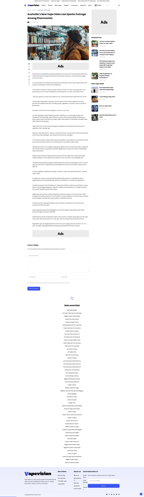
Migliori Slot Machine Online (72, 379)
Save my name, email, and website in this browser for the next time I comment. (49, 283)
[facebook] (29, 64)
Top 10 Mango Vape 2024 (107, 97)
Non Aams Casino (72, 349)
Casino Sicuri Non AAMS (72, 432)
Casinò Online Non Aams (72, 435)
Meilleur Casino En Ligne (72, 388)
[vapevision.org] (33, 5)
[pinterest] (29, 69)
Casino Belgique (72, 394)
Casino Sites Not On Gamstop (72, 328)
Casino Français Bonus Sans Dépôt (72, 406)
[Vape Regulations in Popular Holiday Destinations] (95, 76)
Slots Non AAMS (72, 438)
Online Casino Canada (72, 331)
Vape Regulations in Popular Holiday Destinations (105, 75)
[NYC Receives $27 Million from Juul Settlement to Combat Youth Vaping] (95, 53)
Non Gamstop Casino (72, 373)
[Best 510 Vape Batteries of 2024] (95, 117)
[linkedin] (29, 76)
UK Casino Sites (72, 352)
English (99, 5)
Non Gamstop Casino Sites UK (72, 361)
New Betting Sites (72, 310)
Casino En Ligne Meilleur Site (72, 340)
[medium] (119, 494)
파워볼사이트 (72, 403)
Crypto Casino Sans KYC (72, 441)
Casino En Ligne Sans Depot (72, 409)
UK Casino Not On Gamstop (72, 337)
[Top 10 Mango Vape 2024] (95, 99)
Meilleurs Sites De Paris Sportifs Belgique (72, 391)
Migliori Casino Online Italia (72, 316)
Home (28, 10)
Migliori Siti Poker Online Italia (72, 447)
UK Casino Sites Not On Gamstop (72, 313)
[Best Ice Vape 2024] (95, 108)
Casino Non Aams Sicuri (72, 319)
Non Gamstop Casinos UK (72, 334)
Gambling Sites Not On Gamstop (72, 325)
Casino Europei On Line (72, 322)
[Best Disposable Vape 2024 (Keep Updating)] (95, 90)
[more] (29, 84)
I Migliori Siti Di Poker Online (72, 444)
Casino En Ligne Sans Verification (72, 456)
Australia (40, 10)
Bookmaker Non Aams (72, 424)
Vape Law (34, 10)
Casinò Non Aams (72, 450)
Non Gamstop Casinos (72, 376)
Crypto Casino (72, 385)
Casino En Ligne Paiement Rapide (72, 429)
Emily (31, 22)
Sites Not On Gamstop (72, 355)
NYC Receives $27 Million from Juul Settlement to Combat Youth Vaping (107, 52)
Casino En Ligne (72, 358)
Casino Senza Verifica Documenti (72, 415)
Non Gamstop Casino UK (72, 382)
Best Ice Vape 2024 (105, 106)
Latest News (47, 10)
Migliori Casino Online (72, 459)
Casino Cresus (72, 412)
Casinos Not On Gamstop (72, 346)
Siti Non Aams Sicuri (72, 421)
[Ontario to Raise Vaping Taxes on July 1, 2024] (95, 43)
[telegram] (29, 73)
